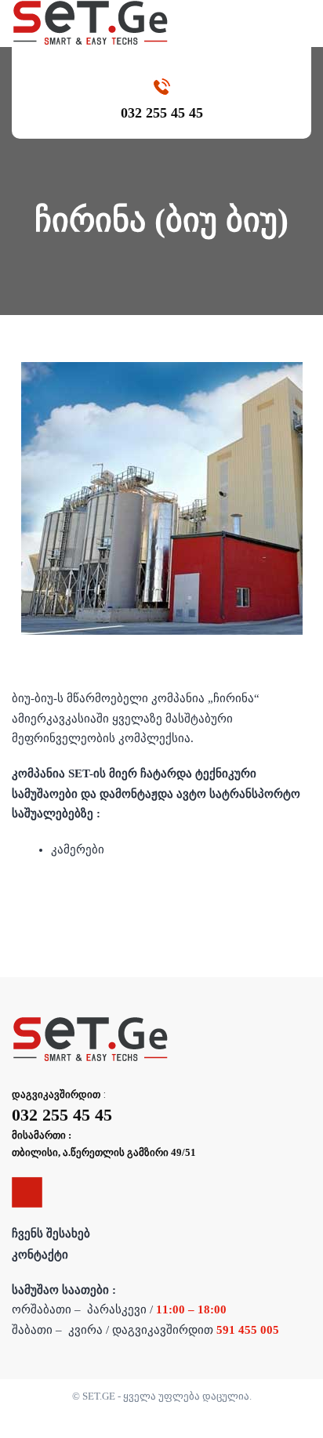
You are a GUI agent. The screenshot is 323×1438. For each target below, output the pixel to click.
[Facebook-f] (27, 1192)
